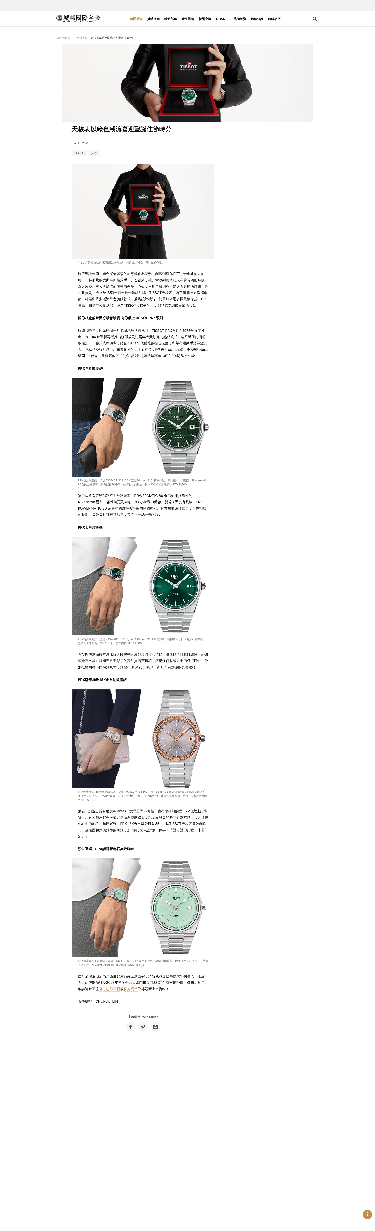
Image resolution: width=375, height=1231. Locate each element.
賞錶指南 (153, 19)
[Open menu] (367, 1214)
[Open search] (315, 19)
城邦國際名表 (64, 37)
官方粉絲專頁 (109, 989)
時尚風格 (188, 19)
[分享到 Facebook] (130, 1027)
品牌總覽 (240, 19)
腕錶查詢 (257, 19)
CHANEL (222, 19)
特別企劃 (205, 19)
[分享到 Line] (155, 1027)
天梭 (94, 153)
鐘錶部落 (170, 19)
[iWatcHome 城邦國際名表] (78, 19)
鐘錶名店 (274, 19)
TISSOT (79, 153)
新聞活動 (136, 19)
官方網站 (131, 989)
